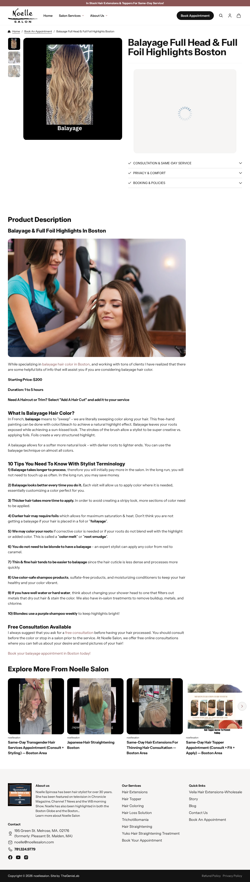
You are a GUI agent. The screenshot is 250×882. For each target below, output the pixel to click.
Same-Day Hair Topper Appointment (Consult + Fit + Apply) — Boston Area (210, 747)
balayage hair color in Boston (66, 364)
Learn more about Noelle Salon (58, 816)
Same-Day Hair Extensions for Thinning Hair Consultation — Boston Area (152, 747)
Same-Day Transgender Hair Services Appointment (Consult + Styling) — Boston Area (36, 747)
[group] (14, 44)
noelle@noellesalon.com (34, 842)
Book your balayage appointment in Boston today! (49, 653)
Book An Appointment (38, 31)
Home (16, 31)
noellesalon (41, 876)
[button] (221, 16)
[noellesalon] (23, 15)
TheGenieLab (70, 876)
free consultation (79, 633)
